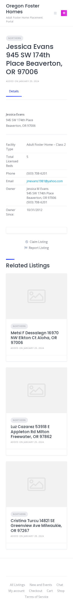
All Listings (17, 585)
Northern (14, 38)
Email (9, 181)
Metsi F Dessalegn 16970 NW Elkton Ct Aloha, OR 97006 (35, 337)
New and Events (41, 585)
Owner (10, 189)
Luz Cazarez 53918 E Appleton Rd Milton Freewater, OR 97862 (31, 431)
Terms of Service (36, 597)
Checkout (35, 591)
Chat (60, 585)
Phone (10, 173)
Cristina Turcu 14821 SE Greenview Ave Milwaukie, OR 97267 (36, 525)
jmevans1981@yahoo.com (45, 181)
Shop (61, 591)
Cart (50, 591)
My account (16, 591)
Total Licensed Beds (12, 161)
